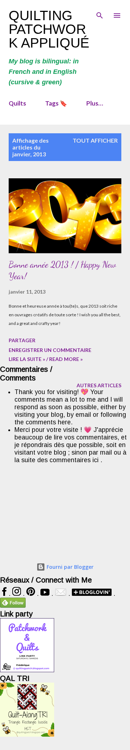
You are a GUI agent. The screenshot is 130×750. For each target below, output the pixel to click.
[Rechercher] (99, 13)
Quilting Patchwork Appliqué (49, 29)
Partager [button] (22, 340)
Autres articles (99, 385)
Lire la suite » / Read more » (46, 359)
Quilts (17, 103)
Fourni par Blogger (69, 566)
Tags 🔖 (56, 103)
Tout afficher (95, 140)
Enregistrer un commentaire (50, 350)
